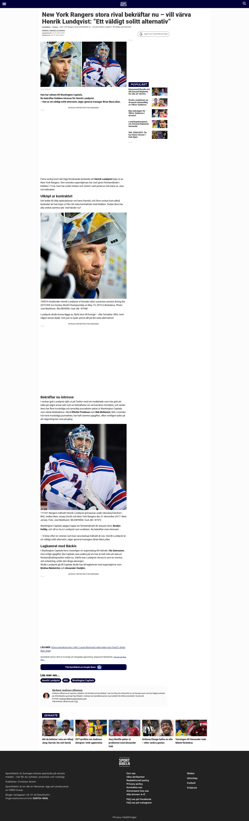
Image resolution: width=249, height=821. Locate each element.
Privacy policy (134, 783)
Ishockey (192, 778)
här (76, 701)
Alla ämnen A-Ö (135, 794)
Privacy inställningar (124, 817)
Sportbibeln (46, 27)
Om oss (130, 773)
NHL (66, 680)
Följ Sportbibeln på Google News (80, 667)
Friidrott (192, 787)
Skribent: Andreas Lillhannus (53, 30)
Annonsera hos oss (137, 790)
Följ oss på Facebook (138, 799)
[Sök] (244, 4)
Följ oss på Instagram (139, 802)
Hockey (55, 27)
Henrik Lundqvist (51, 680)
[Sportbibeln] (123, 4)
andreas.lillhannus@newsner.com (73, 699)
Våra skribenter (135, 776)
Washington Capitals (83, 680)
